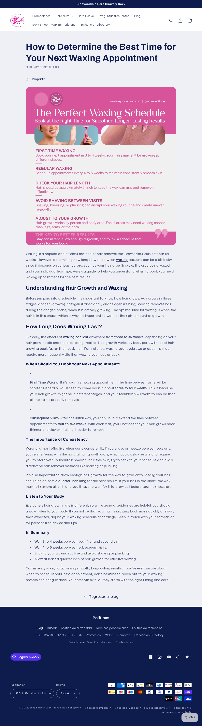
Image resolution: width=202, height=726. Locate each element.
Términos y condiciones (112, 628)
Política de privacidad (125, 708)
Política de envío (182, 708)
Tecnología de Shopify (65, 708)
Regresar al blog (103, 597)
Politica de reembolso (147, 628)
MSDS (109, 635)
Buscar (52, 628)
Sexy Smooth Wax (40, 708)
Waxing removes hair (154, 304)
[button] (64, 16)
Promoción (93, 635)
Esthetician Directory (148, 635)
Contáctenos (125, 642)
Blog (39, 628)
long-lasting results (106, 568)
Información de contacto (177, 712)
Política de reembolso (95, 708)
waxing (75, 517)
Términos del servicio (155, 708)
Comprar (123, 635)
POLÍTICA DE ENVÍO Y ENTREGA (59, 635)
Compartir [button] (38, 79)
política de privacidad (76, 628)
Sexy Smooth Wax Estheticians (90, 642)
